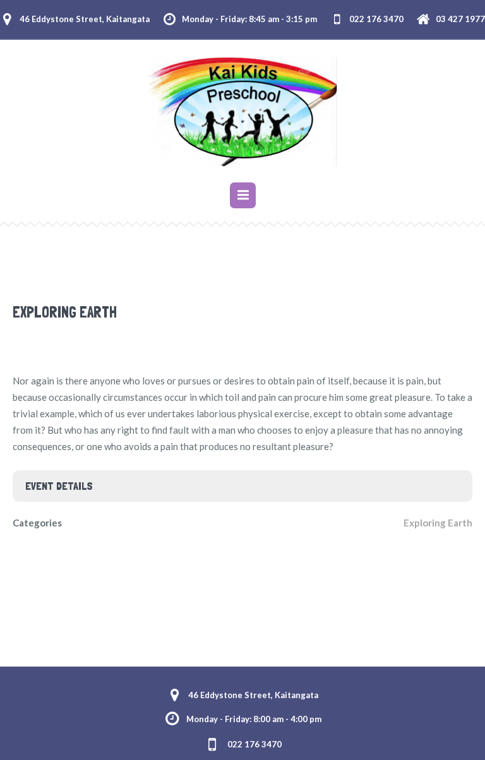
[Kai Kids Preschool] (242, 113)
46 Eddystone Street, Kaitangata (85, 19)
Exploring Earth (438, 522)
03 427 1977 (460, 19)
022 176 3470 (376, 19)
